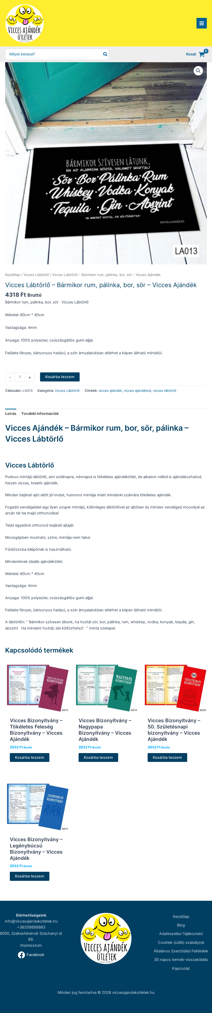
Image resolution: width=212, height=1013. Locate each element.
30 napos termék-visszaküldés (181, 959)
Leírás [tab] (10, 413)
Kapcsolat (181, 968)
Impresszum (31, 945)
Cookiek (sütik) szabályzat (181, 942)
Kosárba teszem (59, 376)
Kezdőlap (12, 275)
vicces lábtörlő (164, 390)
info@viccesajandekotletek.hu (31, 921)
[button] (198, 70)
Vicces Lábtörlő (36, 275)
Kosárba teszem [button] (29, 757)
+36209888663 (31, 927)
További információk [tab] (40, 413)
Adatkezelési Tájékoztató (181, 933)
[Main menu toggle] (201, 23)
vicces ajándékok (137, 390)
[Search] (105, 54)
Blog (181, 925)
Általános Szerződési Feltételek (181, 951)
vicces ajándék (110, 390)
